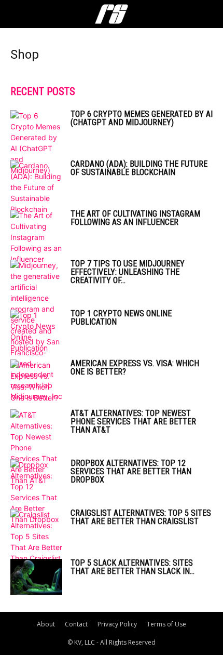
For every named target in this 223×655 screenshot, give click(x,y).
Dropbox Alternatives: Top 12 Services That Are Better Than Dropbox (131, 471)
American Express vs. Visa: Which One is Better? (135, 367)
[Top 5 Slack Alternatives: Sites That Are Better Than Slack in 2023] (36, 577)
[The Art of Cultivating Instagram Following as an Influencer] (36, 237)
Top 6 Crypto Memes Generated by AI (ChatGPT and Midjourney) (142, 118)
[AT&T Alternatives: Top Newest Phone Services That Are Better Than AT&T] (36, 447)
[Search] (208, 14)
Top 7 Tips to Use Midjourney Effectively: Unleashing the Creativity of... (128, 272)
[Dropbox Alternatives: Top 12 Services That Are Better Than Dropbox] (36, 492)
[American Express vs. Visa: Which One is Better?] (36, 381)
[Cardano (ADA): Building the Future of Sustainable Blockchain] (36, 187)
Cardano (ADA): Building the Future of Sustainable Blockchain (139, 168)
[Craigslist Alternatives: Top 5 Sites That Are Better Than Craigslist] (36, 536)
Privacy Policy (117, 624)
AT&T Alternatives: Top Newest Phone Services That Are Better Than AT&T (133, 421)
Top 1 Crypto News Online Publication (121, 318)
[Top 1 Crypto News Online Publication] (36, 331)
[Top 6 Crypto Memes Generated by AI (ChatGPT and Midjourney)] (36, 143)
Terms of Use (166, 624)
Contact (76, 624)
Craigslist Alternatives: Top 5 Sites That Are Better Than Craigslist (141, 517)
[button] (17, 14)
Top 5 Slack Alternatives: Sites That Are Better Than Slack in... (132, 567)
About (46, 624)
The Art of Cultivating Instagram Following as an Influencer (135, 218)
